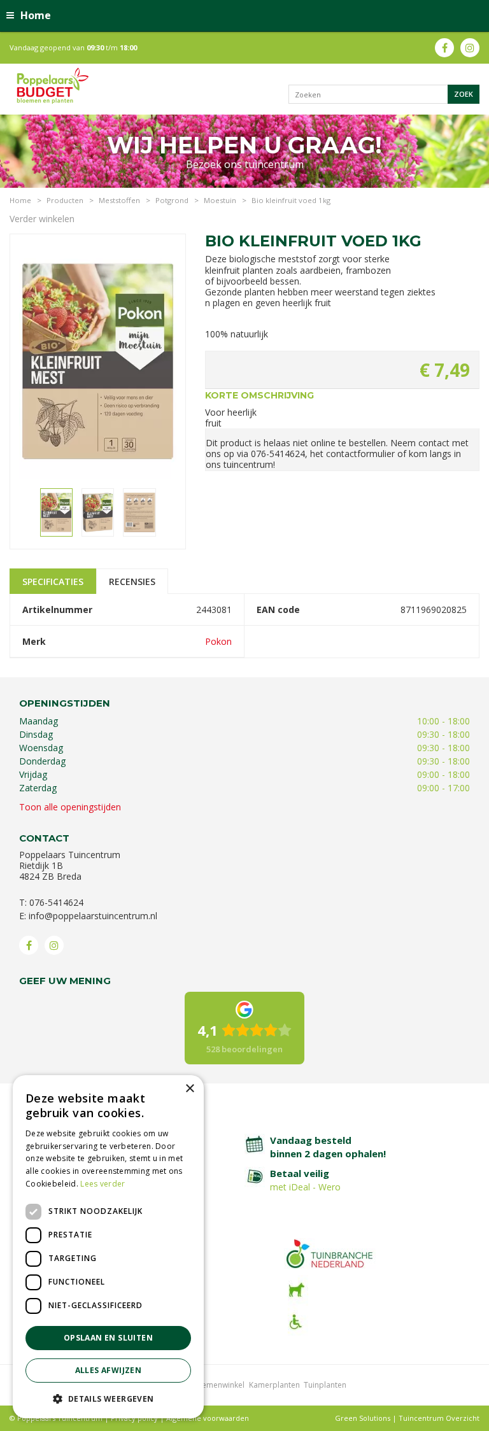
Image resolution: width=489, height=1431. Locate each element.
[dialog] (108, 1246)
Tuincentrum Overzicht (439, 1418)
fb (444, 47)
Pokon (218, 641)
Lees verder (102, 1183)
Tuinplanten (325, 1385)
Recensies (132, 581)
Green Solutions (362, 1418)
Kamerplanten (274, 1385)
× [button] (189, 1089)
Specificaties (52, 581)
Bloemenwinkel (217, 1385)
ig (469, 47)
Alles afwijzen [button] (108, 1370)
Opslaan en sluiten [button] (108, 1337)
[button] (108, 1398)
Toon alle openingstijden (70, 807)
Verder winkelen (42, 219)
